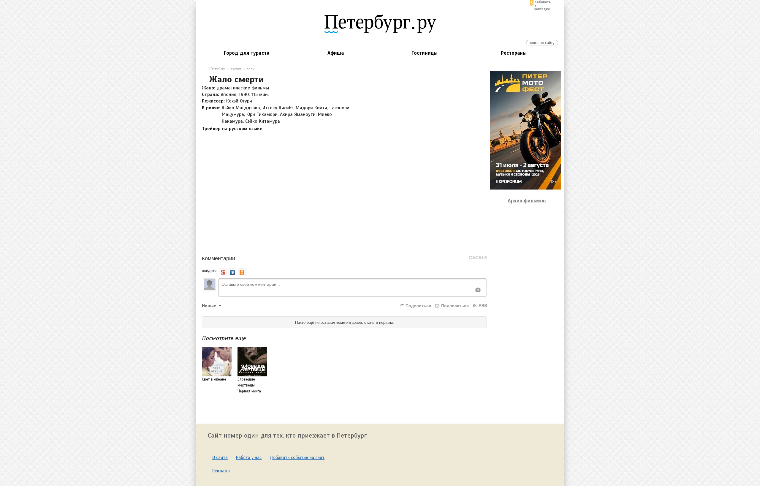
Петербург (217, 68)
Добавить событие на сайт (297, 457)
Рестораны (514, 53)
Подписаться (454, 305)
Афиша (335, 53)
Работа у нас (249, 457)
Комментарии (218, 258)
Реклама (221, 471)
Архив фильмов (527, 200)
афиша (236, 68)
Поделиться (417, 305)
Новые (209, 305)
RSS (482, 305)
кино (250, 68)
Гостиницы (424, 53)
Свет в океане (214, 379)
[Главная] (380, 23)
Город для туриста (246, 53)
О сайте (220, 457)
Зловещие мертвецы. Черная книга (249, 385)
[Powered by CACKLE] (478, 258)
